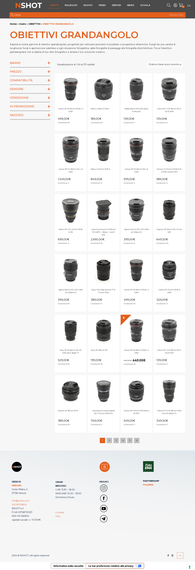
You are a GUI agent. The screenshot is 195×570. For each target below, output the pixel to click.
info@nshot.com (20, 500)
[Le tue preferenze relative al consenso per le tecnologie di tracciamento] (190, 567)
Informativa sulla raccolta (68, 565)
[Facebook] (168, 555)
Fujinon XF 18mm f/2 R (68, 410)
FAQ (57, 516)
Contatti (59, 512)
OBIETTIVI (34, 24)
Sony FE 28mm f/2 (99, 350)
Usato (22, 24)
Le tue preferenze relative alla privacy (110, 565)
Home (13, 24)
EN (189, 5)
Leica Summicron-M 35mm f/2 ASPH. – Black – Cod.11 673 (103, 232)
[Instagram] (172, 555)
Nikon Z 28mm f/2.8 (100, 109)
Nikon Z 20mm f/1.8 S (100, 169)
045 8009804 (19, 504)
